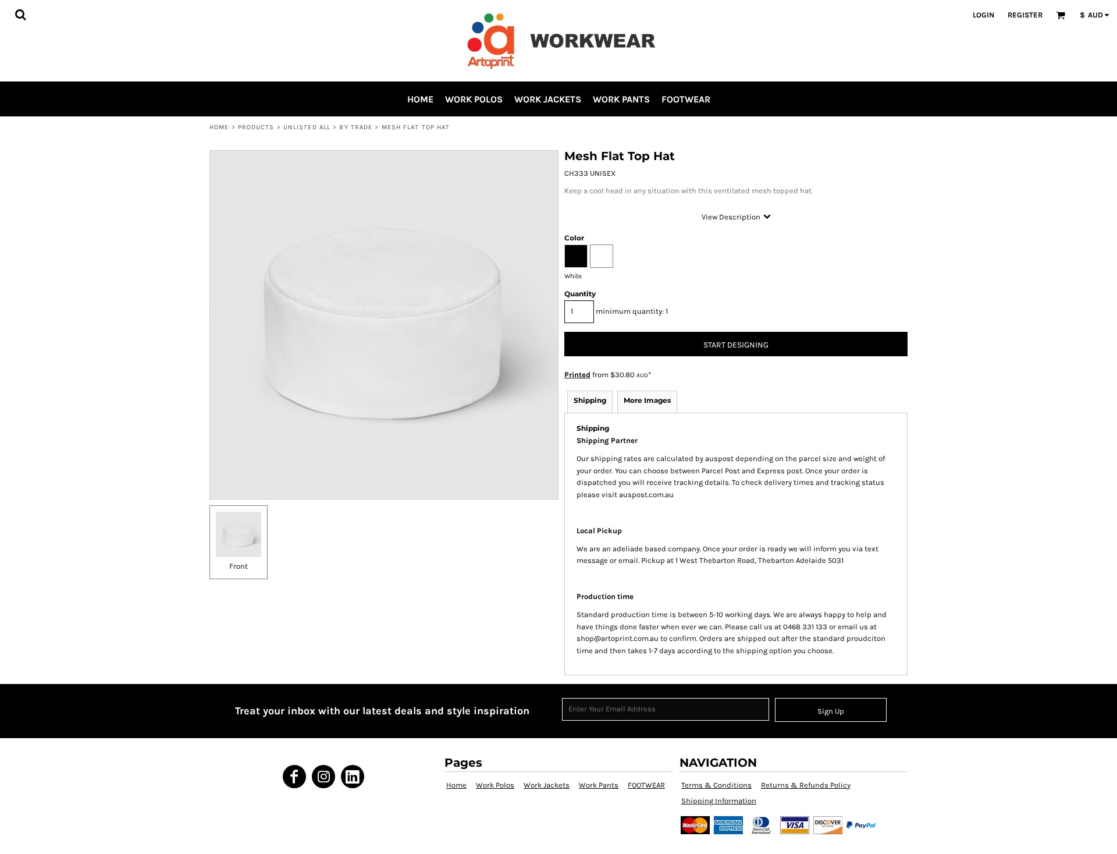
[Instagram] (323, 776)
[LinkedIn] (352, 776)
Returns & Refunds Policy (806, 785)
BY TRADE (355, 127)
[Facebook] (294, 776)
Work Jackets (547, 785)
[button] (20, 14)
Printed (577, 374)
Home (219, 127)
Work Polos (495, 785)
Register (1025, 14)
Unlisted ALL (306, 127)
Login (983, 14)
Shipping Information (718, 800)
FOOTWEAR (646, 785)
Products (256, 127)
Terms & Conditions (716, 785)
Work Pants (598, 785)
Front (238, 566)
